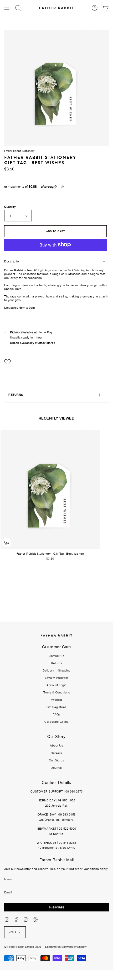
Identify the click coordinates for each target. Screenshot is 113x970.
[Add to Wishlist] (56, 362)
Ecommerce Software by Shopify (65, 946)
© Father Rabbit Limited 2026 (22, 946)
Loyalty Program (56, 677)
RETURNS (15, 394)
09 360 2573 (74, 791)
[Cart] (105, 8)
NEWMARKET (46, 828)
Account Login (56, 685)
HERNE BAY (47, 800)
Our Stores (56, 760)
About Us (56, 745)
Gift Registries (56, 707)
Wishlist (56, 699)
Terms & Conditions (56, 692)
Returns (56, 663)
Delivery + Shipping (56, 670)
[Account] (94, 8)
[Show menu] (7, 8)
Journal (56, 767)
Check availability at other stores (32, 343)
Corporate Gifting (56, 721)
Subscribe (57, 907)
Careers (56, 753)
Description (12, 261)
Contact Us (56, 655)
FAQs (56, 714)
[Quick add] (6, 542)
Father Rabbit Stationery (19, 150)
